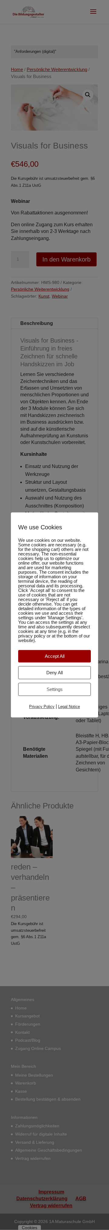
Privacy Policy (41, 706)
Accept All (54, 656)
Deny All (54, 672)
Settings (55, 689)
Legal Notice (69, 706)
